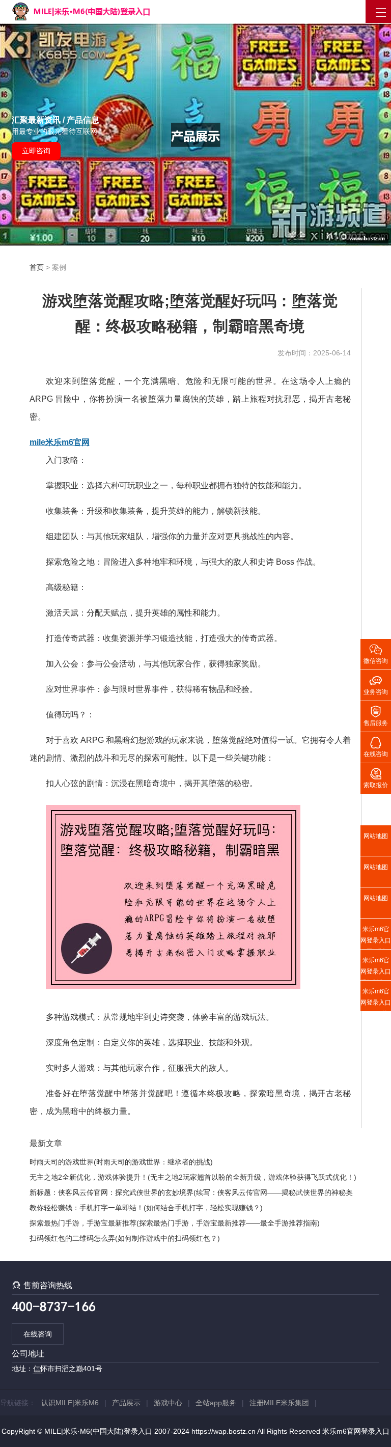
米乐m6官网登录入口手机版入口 (375, 968)
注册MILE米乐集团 (279, 1403)
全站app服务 (216, 1403)
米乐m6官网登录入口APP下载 (375, 999)
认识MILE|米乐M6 (70, 1403)
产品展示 (126, 1403)
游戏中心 (168, 1403)
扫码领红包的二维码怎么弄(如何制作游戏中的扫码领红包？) (125, 1238)
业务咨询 (376, 684)
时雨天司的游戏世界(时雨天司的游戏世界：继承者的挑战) (121, 1162)
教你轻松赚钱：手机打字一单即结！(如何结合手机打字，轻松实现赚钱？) (146, 1208)
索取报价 (376, 777)
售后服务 (376, 715)
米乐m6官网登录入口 (355, 1431)
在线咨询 (37, 1334)
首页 (37, 267)
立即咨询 (36, 151)
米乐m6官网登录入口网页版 (375, 937)
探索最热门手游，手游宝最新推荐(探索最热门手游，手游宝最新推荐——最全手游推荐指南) (175, 1223)
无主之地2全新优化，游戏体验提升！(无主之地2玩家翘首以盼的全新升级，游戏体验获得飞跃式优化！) (193, 1177)
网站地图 (376, 836)
